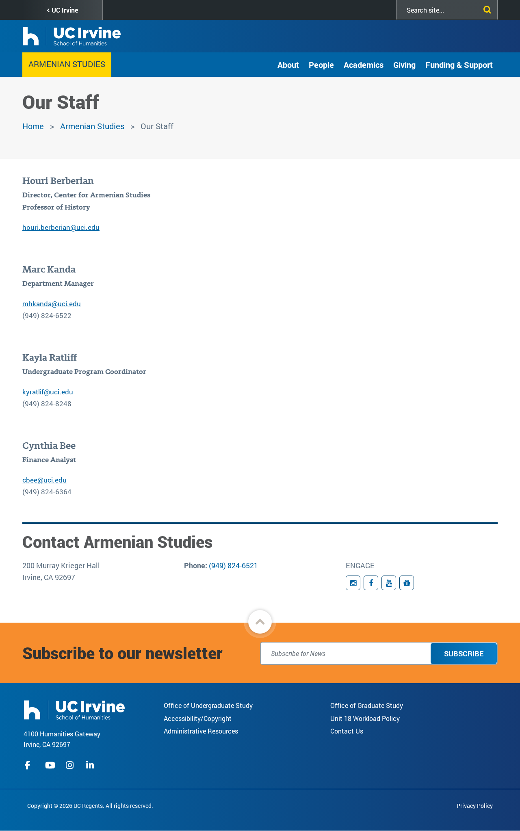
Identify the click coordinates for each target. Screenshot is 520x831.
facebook (30, 765)
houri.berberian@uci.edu (61, 227)
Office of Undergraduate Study (208, 705)
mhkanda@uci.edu (51, 303)
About (288, 64)
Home (33, 126)
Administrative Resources (201, 731)
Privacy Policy (475, 805)
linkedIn (91, 765)
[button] (260, 622)
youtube (50, 765)
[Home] (74, 709)
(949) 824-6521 (233, 565)
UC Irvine (65, 10)
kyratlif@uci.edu (47, 391)
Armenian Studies (66, 63)
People (321, 64)
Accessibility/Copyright (198, 718)
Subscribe (463, 653)
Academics (364, 64)
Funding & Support (459, 64)
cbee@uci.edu (44, 480)
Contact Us (346, 731)
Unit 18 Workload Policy (365, 718)
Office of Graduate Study (366, 705)
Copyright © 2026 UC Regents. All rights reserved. (90, 805)
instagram (71, 765)
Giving (404, 64)
